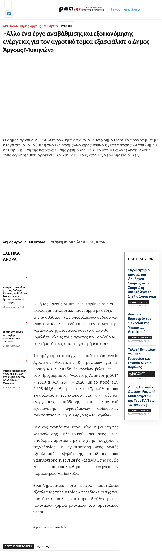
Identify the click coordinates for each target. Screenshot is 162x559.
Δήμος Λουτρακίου (140, 337)
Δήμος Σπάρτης (138, 302)
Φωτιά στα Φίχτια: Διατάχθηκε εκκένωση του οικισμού (13, 337)
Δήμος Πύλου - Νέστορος (137, 374)
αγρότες (66, 26)
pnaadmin (60, 527)
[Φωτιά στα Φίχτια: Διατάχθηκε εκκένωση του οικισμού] (15, 319)
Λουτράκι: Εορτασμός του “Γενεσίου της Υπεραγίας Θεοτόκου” (139, 323)
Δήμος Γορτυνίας (139, 410)
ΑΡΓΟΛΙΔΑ (10, 26)
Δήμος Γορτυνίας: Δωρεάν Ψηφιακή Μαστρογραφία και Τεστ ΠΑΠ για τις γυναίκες (141, 396)
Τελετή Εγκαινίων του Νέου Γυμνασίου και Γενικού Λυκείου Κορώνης (142, 358)
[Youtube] (9, 14)
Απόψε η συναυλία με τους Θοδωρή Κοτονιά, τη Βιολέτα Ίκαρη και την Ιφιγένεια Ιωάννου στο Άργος (15, 295)
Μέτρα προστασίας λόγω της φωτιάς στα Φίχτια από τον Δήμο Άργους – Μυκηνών (14, 377)
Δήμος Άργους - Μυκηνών (39, 26)
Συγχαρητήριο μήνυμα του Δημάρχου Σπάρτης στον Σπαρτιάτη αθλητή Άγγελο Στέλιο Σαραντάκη (142, 283)
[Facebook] (8, 4)
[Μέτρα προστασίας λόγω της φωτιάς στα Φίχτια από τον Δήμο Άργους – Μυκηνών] (15, 358)
